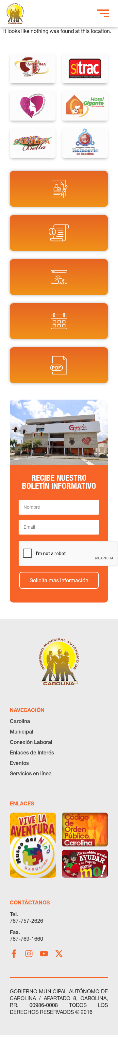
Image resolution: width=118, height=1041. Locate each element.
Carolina (20, 721)
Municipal (21, 731)
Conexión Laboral (31, 742)
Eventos (19, 763)
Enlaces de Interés (32, 752)
